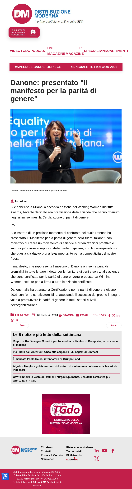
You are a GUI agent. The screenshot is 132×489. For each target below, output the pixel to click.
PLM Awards (74, 455)
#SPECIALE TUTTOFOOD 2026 (94, 66)
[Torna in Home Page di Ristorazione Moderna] (24, 450)
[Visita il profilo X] (96, 458)
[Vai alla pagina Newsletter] (24, 32)
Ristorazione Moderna (79, 447)
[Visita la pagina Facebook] (112, 450)
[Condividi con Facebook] (109, 315)
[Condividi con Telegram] (16, 320)
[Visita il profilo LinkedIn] (96, 450)
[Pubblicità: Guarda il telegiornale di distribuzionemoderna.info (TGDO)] (66, 414)
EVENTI (122, 51)
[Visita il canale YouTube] (104, 450)
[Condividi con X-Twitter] (113, 315)
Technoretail (73, 451)
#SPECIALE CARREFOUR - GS (38, 66)
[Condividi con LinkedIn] (118, 315)
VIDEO (15, 51)
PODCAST (39, 51)
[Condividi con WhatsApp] (12, 320)
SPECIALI (92, 51)
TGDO (25, 51)
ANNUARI (107, 51)
